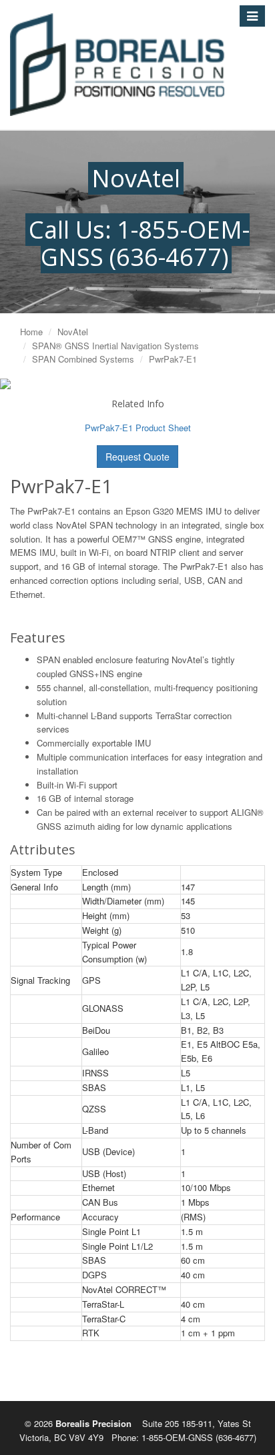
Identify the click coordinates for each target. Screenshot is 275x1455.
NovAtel (72, 331)
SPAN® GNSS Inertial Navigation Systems (115, 345)
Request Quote (137, 456)
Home (31, 331)
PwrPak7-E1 (173, 359)
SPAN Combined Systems (83, 359)
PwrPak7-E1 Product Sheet (138, 427)
